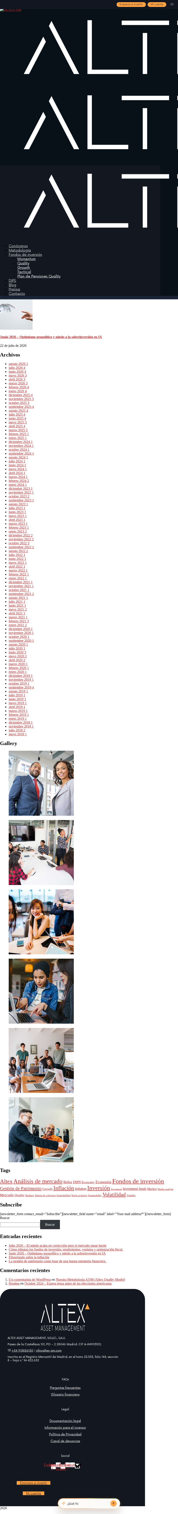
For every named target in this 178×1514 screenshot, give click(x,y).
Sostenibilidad (63, 1195)
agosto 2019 (18, 691)
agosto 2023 (18, 504)
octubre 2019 (19, 683)
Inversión (98, 1188)
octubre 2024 (19, 449)
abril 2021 (17, 613)
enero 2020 (18, 672)
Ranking (29, 1195)
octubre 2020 (19, 637)
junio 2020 (17, 652)
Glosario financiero (65, 1394)
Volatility (131, 1195)
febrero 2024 (19, 481)
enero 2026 (18, 391)
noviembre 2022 (21, 539)
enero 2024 (18, 484)
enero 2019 (18, 718)
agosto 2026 (18, 364)
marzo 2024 (18, 477)
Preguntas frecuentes (65, 1388)
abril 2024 (17, 473)
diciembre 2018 (21, 722)
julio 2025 (17, 414)
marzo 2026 (18, 383)
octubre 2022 (19, 543)
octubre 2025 (19, 403)
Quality (20, 1195)
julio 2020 (17, 648)
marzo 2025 (18, 430)
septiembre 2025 (21, 406)
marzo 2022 (18, 570)
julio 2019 (17, 695)
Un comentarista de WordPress (30, 1279)
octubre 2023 (19, 496)
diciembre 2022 (21, 535)
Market (152, 1189)
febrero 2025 (19, 434)
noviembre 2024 (21, 445)
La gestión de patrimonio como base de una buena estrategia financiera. (57, 1261)
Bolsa (67, 1182)
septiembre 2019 (21, 687)
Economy (88, 1182)
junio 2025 (17, 418)
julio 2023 (17, 508)
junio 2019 (17, 699)
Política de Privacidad (65, 1434)
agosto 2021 (18, 598)
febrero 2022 (19, 574)
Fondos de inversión (138, 1181)
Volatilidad (114, 1194)
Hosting (14, 1283)
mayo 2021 (18, 609)
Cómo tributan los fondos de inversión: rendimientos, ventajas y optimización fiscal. (66, 1249)
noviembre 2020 (21, 633)
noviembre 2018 (21, 726)
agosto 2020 (18, 644)
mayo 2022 (18, 562)
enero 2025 (18, 438)
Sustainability (95, 1195)
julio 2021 (17, 601)
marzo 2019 (18, 711)
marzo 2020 (18, 664)
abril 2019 (17, 707)
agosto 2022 (18, 551)
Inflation (80, 1189)
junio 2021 (17, 605)
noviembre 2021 (21, 586)
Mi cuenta (157, 4)
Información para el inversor (65, 1428)
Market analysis (165, 1189)
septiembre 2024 (21, 453)
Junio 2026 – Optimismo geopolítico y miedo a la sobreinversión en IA (51, 337)
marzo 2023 (18, 523)
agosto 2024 (18, 457)
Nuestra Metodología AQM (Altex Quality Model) (90, 1279)
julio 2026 (17, 368)
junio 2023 (17, 512)
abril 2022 (17, 566)
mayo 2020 (18, 656)
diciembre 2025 (21, 395)
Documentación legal (65, 1421)
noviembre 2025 (21, 399)
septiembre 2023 (21, 500)
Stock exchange (79, 1195)
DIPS (77, 1182)
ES (172, 4)
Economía (103, 1182)
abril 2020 (17, 660)
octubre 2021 (19, 590)
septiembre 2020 (21, 640)
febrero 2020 (19, 668)
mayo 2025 (18, 422)
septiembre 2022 (21, 547)
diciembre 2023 (21, 488)
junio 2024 (17, 465)
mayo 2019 (18, 703)
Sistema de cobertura (45, 1195)
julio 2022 (17, 555)
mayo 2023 (18, 516)
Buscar (5, 1218)
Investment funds (134, 1189)
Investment (116, 1189)
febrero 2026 (19, 387)
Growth (47, 1189)
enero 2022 (18, 578)
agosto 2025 (18, 410)
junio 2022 (17, 559)
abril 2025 (17, 426)
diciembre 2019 (21, 676)
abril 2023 (17, 520)
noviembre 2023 (21, 492)
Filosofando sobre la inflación (29, 1257)
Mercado (7, 1195)
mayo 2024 (18, 469)
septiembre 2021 (21, 594)
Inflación (63, 1188)
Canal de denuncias (65, 1441)
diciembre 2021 (21, 582)
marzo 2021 (18, 617)
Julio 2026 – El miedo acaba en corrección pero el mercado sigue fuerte (57, 1245)
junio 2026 (17, 371)
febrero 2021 (19, 621)
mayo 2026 (18, 375)
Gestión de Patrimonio (20, 1188)
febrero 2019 (19, 714)
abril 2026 (17, 379)
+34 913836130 (22, 1350)
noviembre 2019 (21, 679)
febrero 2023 (19, 527)
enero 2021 (18, 625)
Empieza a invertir (131, 4)
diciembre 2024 (21, 442)
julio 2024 (17, 461)
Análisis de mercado (38, 1181)
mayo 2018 (18, 734)
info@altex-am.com (49, 1350)
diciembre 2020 (21, 629)
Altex (6, 1181)
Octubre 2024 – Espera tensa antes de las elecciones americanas (68, 1283)
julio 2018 (17, 730)
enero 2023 (18, 531)
